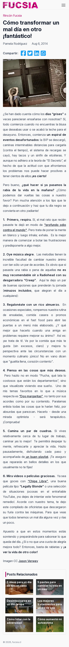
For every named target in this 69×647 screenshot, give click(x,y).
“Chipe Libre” (38, 481)
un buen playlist (36, 457)
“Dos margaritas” (31, 396)
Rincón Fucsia (12, 15)
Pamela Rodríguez (15, 43)
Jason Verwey (28, 561)
